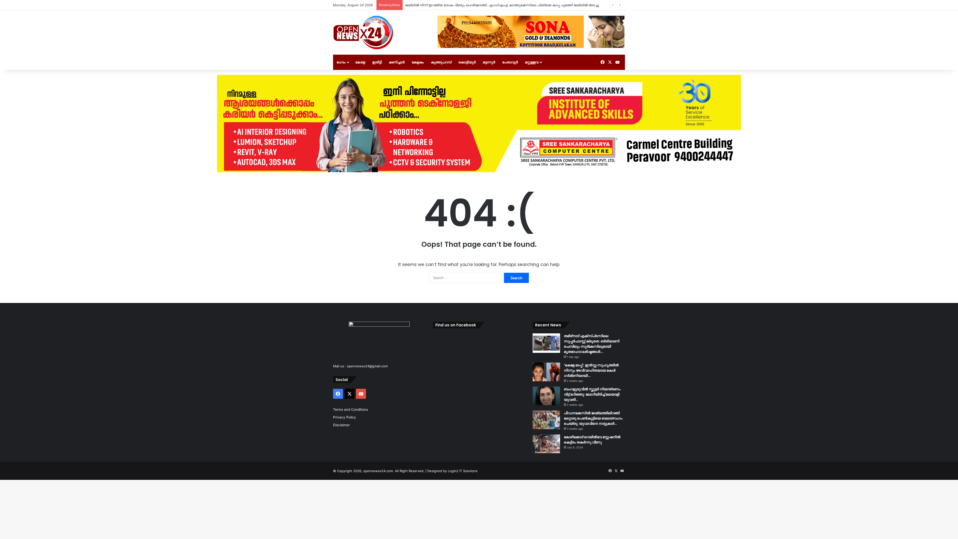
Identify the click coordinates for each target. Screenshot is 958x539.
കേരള (360, 62)
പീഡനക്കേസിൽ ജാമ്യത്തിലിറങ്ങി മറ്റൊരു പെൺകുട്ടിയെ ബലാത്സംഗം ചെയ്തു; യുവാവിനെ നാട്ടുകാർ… (593, 418)
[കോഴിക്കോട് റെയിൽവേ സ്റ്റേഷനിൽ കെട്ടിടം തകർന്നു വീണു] (546, 443)
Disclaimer (341, 425)
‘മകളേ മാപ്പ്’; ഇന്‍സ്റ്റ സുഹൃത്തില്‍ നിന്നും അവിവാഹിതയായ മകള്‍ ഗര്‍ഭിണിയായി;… (591, 370)
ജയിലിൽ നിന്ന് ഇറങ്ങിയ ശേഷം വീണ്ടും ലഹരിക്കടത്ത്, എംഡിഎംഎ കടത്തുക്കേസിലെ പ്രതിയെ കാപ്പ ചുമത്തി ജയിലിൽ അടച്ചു (502, 5)
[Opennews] (363, 32)
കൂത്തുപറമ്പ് (441, 62)
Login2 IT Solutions (463, 471)
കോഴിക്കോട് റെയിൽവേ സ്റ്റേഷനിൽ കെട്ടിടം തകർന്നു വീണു (592, 439)
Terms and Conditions (350, 409)
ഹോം (341, 62)
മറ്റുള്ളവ (531, 62)
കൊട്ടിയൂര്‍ (467, 62)
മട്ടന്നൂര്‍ (489, 62)
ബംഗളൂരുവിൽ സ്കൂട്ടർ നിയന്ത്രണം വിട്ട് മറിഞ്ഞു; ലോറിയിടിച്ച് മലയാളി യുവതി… (592, 394)
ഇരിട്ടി (377, 62)
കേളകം (418, 62)
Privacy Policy (344, 417)
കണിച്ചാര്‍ (397, 62)
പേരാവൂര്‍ (510, 62)
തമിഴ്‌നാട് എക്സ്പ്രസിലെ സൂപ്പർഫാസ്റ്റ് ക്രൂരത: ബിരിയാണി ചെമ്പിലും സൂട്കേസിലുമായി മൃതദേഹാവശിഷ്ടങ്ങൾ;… (591, 343)
